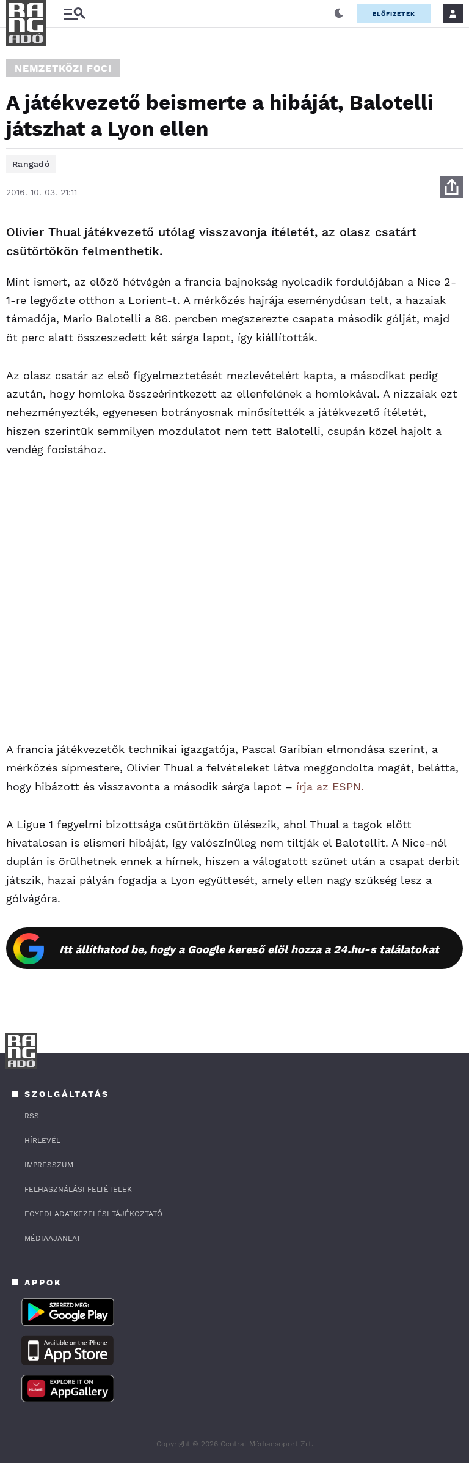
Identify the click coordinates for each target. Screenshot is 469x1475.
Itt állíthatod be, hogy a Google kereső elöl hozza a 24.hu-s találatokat (249, 949)
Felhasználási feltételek (78, 1189)
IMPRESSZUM (48, 1165)
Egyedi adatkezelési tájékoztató (93, 1213)
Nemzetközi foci (63, 68)
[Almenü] (74, 14)
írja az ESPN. (330, 786)
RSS (31, 1116)
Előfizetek (394, 13)
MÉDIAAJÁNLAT (52, 1238)
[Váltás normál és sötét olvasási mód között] (339, 13)
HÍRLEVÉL (42, 1140)
